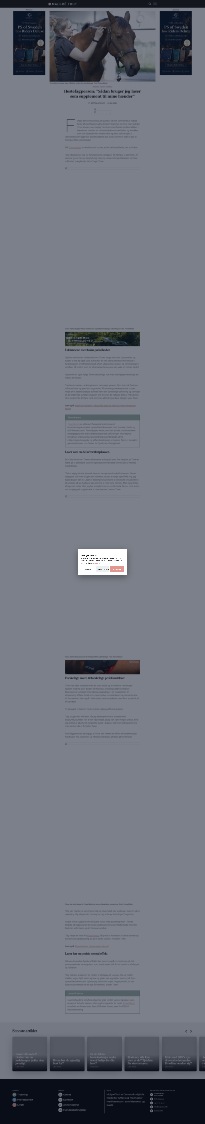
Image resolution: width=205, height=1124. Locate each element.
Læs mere (96, 563)
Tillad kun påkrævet (102, 569)
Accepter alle (117, 569)
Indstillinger (88, 569)
